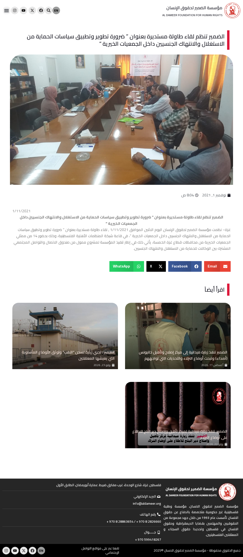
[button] (6, 10)
